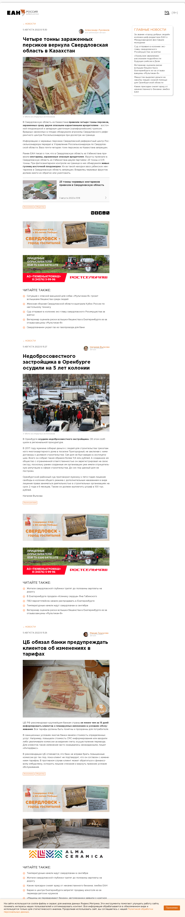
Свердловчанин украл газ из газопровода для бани (56, 327)
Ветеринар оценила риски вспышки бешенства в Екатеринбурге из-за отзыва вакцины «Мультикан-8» (67, 321)
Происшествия (30, 502)
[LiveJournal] (107, 213)
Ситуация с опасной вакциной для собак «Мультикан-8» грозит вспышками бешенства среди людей (62, 297)
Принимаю (172, 908)
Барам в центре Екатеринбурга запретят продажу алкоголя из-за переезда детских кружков (64, 892)
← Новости (29, 24)
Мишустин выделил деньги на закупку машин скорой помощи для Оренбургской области (150, 80)
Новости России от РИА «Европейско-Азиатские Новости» (16, 12)
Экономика (28, 207)
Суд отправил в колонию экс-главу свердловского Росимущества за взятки (66, 313)
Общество (40, 207)
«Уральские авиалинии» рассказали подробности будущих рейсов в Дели (147, 58)
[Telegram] (100, 213)
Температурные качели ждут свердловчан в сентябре (57, 606)
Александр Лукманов (97, 30)
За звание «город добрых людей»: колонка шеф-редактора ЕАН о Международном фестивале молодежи (152, 39)
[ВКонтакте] (92, 213)
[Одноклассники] (96, 213)
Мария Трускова (99, 633)
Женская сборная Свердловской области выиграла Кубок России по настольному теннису (66, 305)
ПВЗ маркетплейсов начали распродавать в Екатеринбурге (61, 601)
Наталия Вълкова (99, 347)
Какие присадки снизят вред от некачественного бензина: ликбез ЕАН (67, 886)
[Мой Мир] (104, 213)
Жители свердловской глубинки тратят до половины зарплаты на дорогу (64, 590)
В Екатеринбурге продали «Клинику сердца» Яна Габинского (62, 596)
